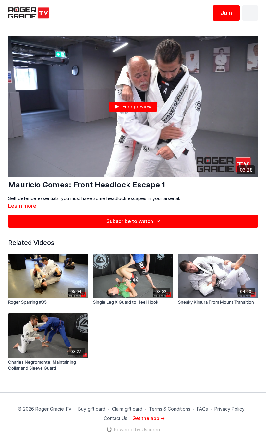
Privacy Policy (229, 409)
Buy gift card (91, 409)
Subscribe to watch (129, 221)
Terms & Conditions (169, 409)
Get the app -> (148, 418)
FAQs (202, 409)
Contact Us (115, 418)
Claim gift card (127, 409)
